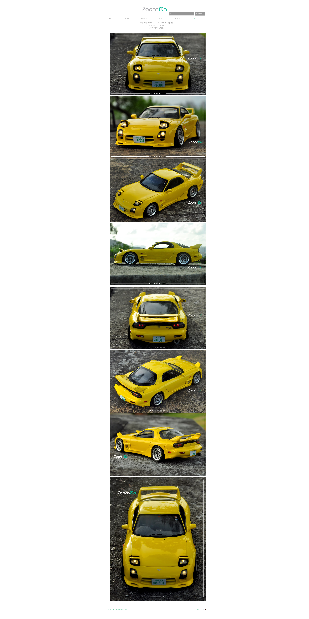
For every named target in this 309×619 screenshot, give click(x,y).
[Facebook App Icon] (203, 609)
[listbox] (200, 14)
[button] (200, 14)
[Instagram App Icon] (205, 609)
